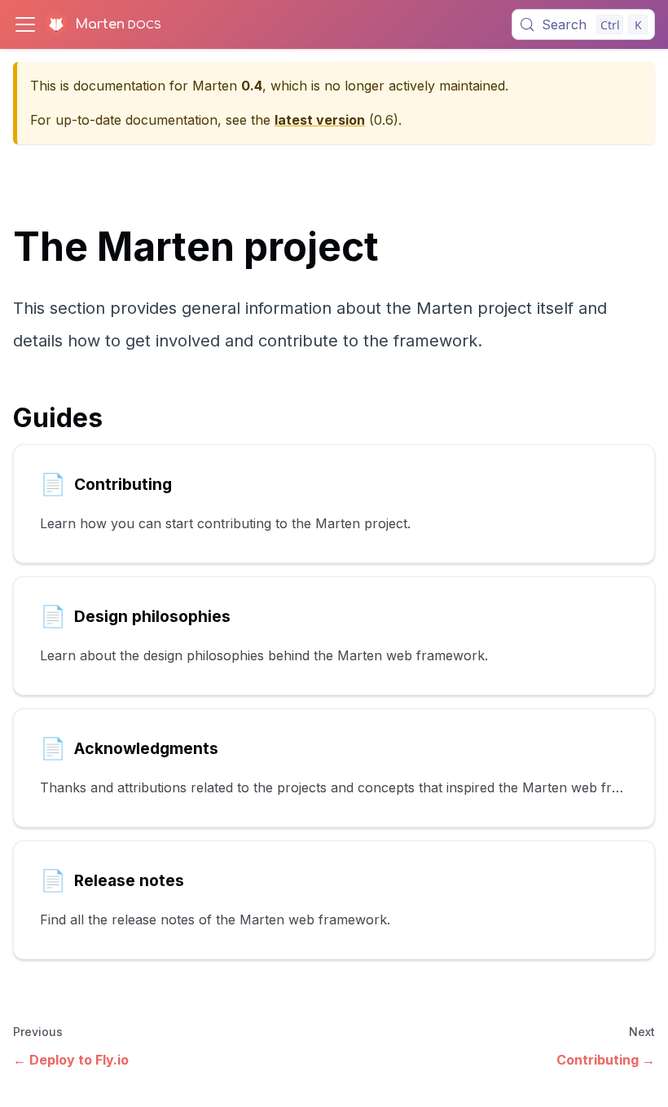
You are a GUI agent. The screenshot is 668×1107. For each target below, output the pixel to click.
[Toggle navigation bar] (25, 24)
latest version (320, 120)
